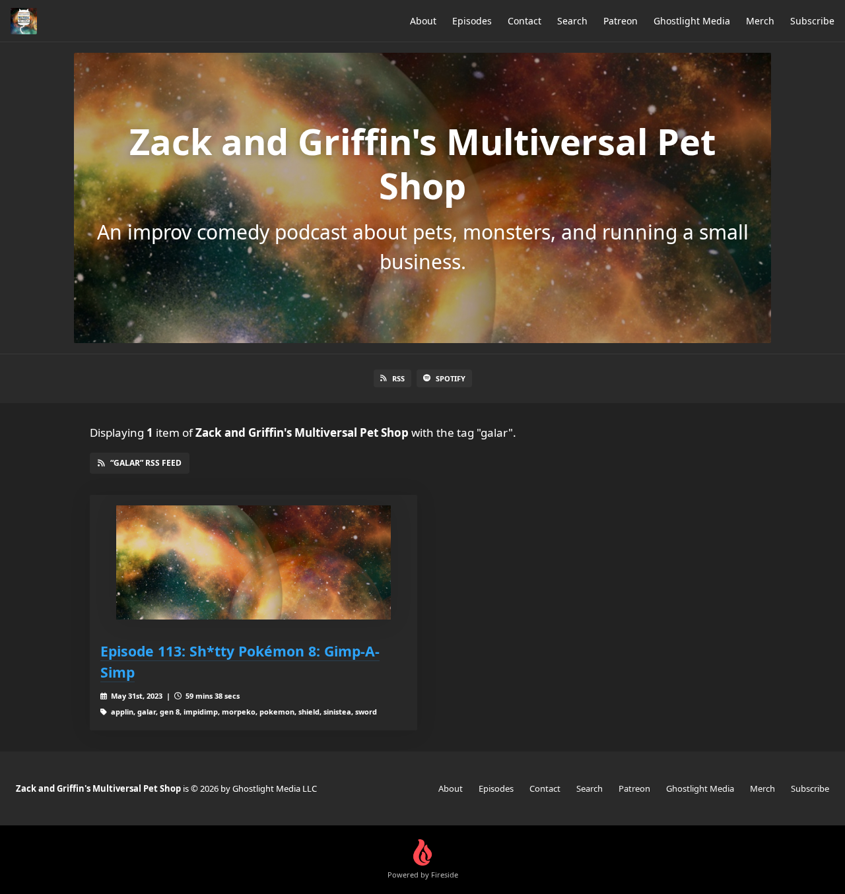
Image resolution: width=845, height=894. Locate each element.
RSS (398, 378)
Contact (524, 21)
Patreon (620, 21)
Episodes (472, 21)
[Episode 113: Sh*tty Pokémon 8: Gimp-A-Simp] (253, 562)
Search (572, 21)
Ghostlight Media (692, 21)
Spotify (450, 378)
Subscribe (812, 21)
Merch (760, 21)
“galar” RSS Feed (146, 462)
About (423, 21)
